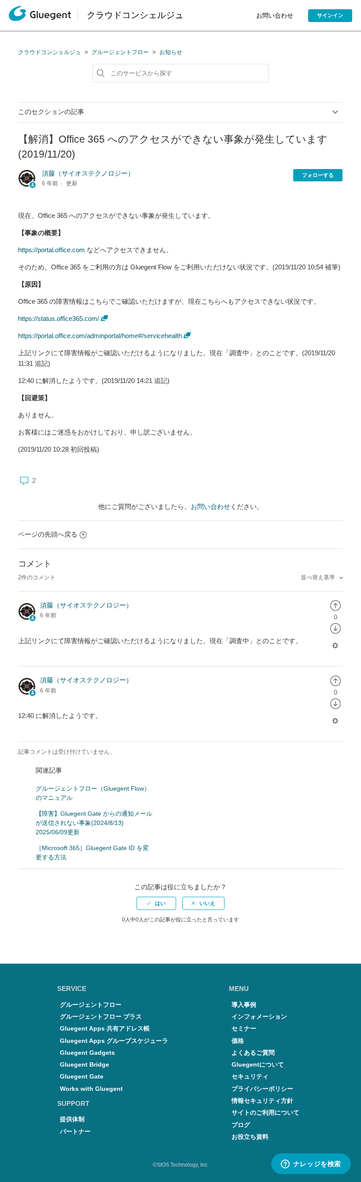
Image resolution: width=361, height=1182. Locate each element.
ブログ (241, 1125)
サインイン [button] (330, 15)
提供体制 (72, 1119)
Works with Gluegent (91, 1089)
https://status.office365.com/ (58, 318)
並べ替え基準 (319, 577)
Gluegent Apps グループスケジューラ (114, 1041)
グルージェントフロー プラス (101, 1016)
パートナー (75, 1131)
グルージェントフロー (120, 52)
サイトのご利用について (265, 1112)
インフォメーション (259, 1016)
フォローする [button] (318, 175)
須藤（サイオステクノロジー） (88, 173)
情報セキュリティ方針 (262, 1100)
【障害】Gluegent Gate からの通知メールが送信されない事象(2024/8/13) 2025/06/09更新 (94, 823)
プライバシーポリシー (262, 1089)
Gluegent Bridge (84, 1064)
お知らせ (170, 52)
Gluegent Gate (81, 1076)
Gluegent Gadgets (87, 1052)
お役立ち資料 (250, 1137)
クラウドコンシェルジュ (49, 52)
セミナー (244, 1028)
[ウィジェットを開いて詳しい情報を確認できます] (311, 1164)
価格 (238, 1041)
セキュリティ (250, 1076)
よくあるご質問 (253, 1052)
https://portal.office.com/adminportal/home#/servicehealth (100, 335)
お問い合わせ (274, 15)
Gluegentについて (258, 1064)
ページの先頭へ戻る (47, 534)
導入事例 (244, 1005)
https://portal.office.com (51, 250)
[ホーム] (40, 15)
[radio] (335, 605)
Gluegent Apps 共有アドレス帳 (105, 1028)
